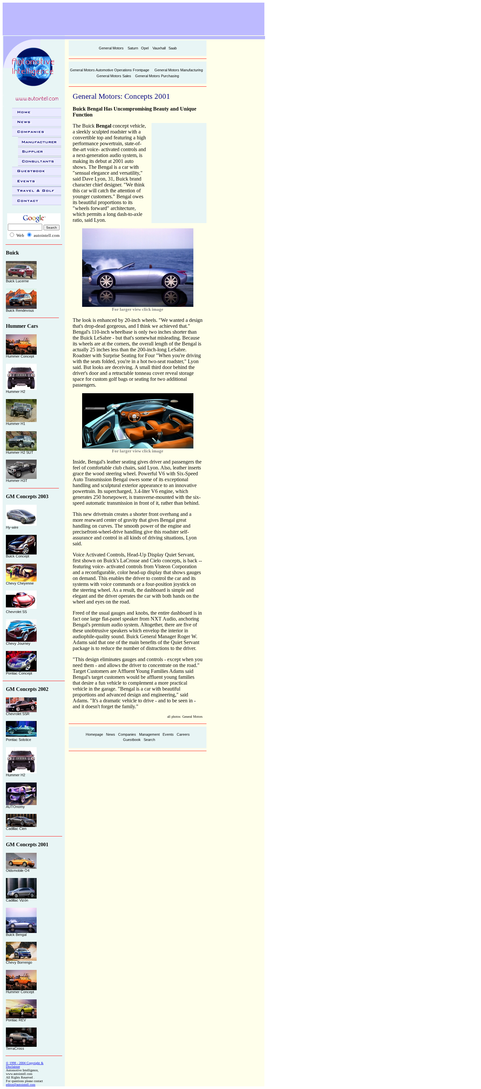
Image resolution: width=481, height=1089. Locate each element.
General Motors (111, 48)
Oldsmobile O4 (17, 870)
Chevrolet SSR (17, 714)
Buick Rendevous (20, 310)
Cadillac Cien (16, 829)
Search (149, 740)
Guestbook (132, 740)
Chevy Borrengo (19, 962)
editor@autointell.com (20, 1084)
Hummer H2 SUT (19, 452)
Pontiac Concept (19, 673)
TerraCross (15, 1048)
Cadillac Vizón (17, 900)
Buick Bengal (16, 935)
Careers (183, 734)
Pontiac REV (16, 1020)
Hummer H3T (16, 481)
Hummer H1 (15, 424)
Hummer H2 (15, 392)
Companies (127, 734)
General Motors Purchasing (157, 76)
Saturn (133, 48)
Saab (173, 48)
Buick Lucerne (17, 281)
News (110, 734)
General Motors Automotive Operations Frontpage (109, 70)
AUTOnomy (15, 807)
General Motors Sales (114, 76)
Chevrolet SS (16, 612)
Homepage (94, 734)
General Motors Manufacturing (178, 70)
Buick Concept (17, 556)
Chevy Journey (18, 643)
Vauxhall (159, 48)
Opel (145, 48)
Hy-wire (12, 527)
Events (168, 734)
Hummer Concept (20, 356)
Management (149, 734)
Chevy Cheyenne (20, 583)
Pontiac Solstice (18, 740)
